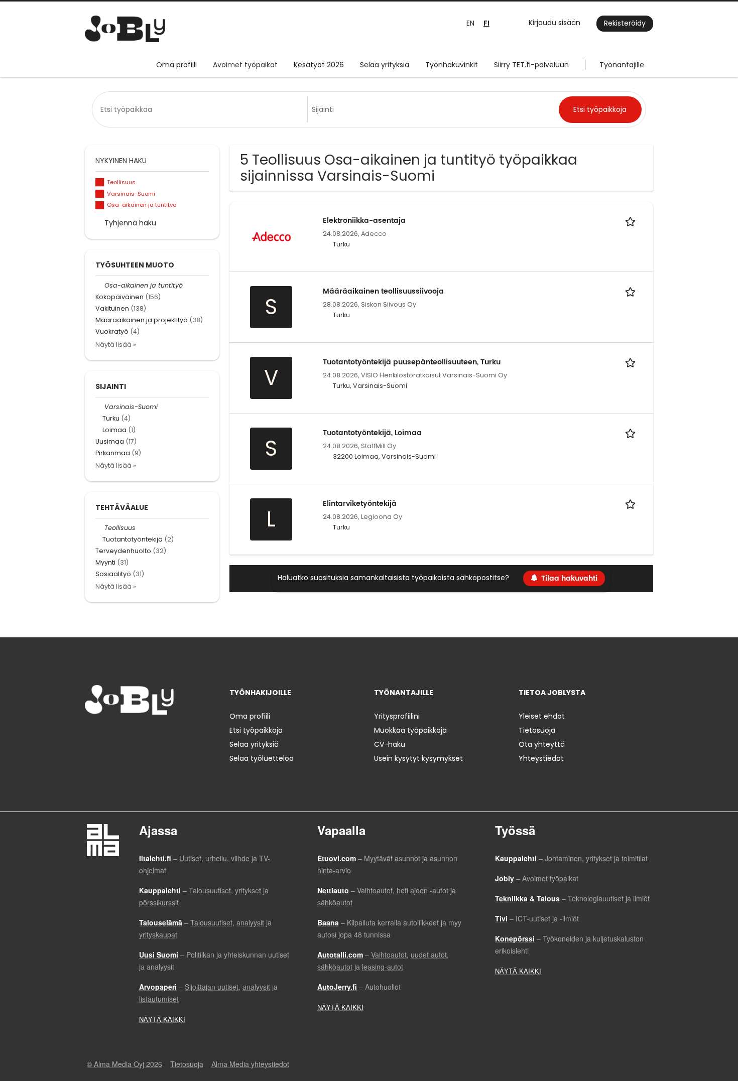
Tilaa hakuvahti (569, 578)
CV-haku (389, 744)
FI (486, 23)
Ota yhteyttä (542, 744)
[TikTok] (142, 735)
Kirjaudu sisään (554, 23)
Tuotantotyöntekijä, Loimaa (372, 433)
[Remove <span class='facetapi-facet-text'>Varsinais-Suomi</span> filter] (99, 194)
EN (470, 23)
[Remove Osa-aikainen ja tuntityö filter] (99, 285)
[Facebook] (92, 735)
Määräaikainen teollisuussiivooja (383, 291)
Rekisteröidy (625, 23)
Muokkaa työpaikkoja (410, 730)
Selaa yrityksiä (384, 65)
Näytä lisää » (115, 344)
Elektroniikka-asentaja (364, 220)
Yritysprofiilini (397, 716)
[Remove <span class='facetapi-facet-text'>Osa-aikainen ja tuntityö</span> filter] (99, 205)
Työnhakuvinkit (451, 65)
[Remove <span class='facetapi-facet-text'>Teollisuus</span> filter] (99, 182)
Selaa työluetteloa (261, 758)
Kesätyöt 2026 (319, 65)
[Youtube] (156, 735)
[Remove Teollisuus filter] (99, 527)
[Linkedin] (125, 735)
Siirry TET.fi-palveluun (531, 65)
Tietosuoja (537, 730)
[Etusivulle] (125, 29)
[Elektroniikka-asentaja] (271, 236)
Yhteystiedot (541, 758)
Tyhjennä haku (130, 223)
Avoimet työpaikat (245, 65)
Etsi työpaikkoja (256, 730)
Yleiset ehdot (542, 716)
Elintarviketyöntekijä (360, 503)
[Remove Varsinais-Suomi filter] (99, 406)
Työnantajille (621, 65)
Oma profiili (176, 65)
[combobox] (201, 109)
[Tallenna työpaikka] (632, 220)
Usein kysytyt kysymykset (418, 758)
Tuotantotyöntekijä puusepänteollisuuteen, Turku (412, 362)
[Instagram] (108, 735)
